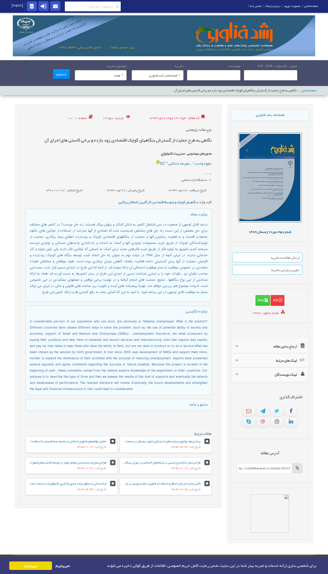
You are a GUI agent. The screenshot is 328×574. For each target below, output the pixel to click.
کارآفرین (145, 201)
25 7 (270, 231)
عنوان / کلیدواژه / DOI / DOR (277, 66)
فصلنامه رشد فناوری (270, 115)
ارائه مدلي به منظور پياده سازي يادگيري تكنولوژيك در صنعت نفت (68, 483)
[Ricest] (32, 5)
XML (261, 300)
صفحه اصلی (308, 90)
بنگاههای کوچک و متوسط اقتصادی (175, 201)
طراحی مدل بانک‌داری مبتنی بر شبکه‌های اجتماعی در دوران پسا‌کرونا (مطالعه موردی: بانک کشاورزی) (143, 462)
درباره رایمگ (272, 6)
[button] (105, 566)
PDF (276, 300)
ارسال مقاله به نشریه (285, 257)
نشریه (179, 66)
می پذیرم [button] (30, 565)
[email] (55, 5)
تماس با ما (256, 6)
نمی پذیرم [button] (63, 565)
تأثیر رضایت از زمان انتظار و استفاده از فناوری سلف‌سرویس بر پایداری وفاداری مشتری (151, 483)
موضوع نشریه (117, 66)
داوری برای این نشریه (285, 269)
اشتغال (133, 201)
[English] (17, 5)
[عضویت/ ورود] (43, 5)
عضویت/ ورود (292, 6)
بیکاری (123, 201)
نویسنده (234, 66)
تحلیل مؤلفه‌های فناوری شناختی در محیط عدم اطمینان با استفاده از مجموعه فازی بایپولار (55, 441)
